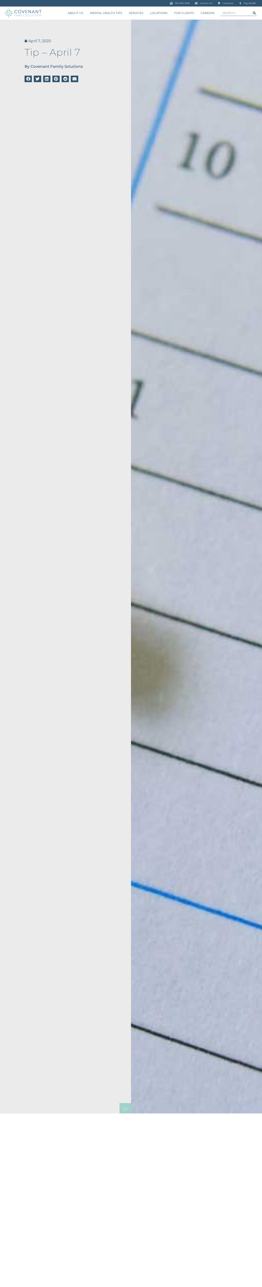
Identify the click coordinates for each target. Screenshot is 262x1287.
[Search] (254, 13)
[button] (28, 79)
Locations (158, 13)
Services (136, 13)
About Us (75, 13)
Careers (208, 13)
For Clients (184, 13)
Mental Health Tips (106, 13)
